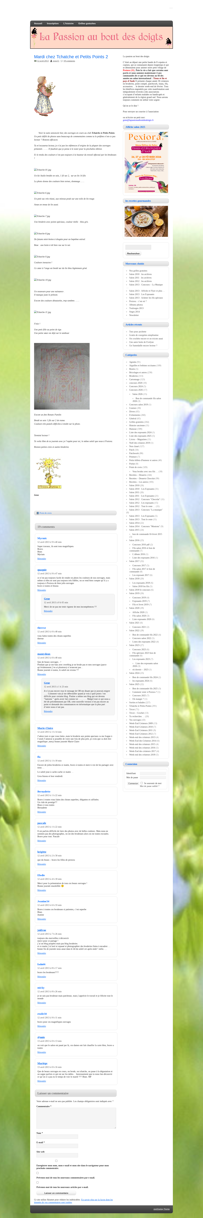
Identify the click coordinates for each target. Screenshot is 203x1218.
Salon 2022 (134, 630)
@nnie (41, 1037)
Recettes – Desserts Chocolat (142, 478)
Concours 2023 (139, 649)
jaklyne (41, 930)
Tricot (132, 709)
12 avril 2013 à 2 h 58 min (49, 855)
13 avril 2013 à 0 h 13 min (49, 1041)
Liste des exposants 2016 (143, 557)
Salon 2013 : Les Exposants (141, 294)
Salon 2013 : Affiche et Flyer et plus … (147, 291)
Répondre (41, 558)
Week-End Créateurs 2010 (141, 727)
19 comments (69, 61)
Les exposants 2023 (141, 659)
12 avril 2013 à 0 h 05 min (56, 602)
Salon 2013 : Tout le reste (140, 519)
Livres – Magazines (138, 439)
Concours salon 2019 (138, 404)
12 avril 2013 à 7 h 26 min (49, 934)
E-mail (40, 1142)
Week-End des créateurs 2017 (142, 751)
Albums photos (136, 304)
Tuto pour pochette (137, 331)
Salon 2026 (137, 394)
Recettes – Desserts (137, 475)
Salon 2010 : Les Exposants (141, 489)
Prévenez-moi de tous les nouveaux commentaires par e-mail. (65, 1177)
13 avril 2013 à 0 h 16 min (49, 1067)
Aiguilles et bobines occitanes (142, 365)
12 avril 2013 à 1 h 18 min (49, 760)
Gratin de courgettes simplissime (143, 335)
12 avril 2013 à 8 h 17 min (49, 968)
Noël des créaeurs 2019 (139, 443)
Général (132, 418)
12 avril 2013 (43, 61)
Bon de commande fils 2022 (145, 634)
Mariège (42, 1063)
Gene (47, 598)
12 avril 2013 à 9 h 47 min (49, 573)
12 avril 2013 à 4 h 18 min (49, 879)
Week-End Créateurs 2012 (141, 733)
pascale (41, 823)
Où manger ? (138, 699)
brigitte (41, 851)
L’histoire (68, 23)
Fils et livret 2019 (140, 604)
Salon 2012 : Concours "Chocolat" (144, 499)
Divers (132, 411)
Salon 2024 (134, 673)
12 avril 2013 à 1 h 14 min (49, 732)
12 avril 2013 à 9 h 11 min (49, 1017)
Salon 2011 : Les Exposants (141, 496)
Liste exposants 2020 (141, 619)
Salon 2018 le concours (139, 590)
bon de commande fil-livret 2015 (147, 534)
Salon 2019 (134, 593)
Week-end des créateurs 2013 (142, 737)
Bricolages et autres (138, 372)
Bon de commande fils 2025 (145, 688)
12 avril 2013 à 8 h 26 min (49, 991)
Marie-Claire (45, 728)
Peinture (133, 456)
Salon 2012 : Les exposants (141, 503)
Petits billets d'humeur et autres (143, 460)
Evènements (134, 415)
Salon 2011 (134, 492)
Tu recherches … (136, 716)
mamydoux (43, 653)
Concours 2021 (139, 627)
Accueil (38, 23)
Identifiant (131, 773)
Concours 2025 (139, 695)
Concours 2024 (136, 386)
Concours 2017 (139, 565)
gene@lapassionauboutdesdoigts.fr (138, 120)
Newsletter (134, 315)
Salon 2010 (134, 485)
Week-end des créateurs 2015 (142, 744)
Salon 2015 (134, 530)
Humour (133, 429)
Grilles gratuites (87, 23)
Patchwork (134, 453)
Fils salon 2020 (139, 615)
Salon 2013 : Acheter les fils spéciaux (146, 297)
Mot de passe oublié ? (149, 786)
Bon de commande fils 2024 (145, 677)
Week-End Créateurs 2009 (141, 723)
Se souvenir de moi (152, 783)
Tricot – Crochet (136, 713)
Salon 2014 (134, 523)
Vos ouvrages (135, 720)
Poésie (132, 463)
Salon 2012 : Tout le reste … (142, 506)
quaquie (42, 569)
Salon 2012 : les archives (140, 281)
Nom (39, 1133)
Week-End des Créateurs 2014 (142, 740)
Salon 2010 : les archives (140, 274)
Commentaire (43, 1106)
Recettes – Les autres (138, 482)
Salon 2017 (134, 561)
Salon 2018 (134, 578)
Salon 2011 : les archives (140, 277)
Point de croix (46, 513)
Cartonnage (134, 379)
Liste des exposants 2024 (140, 432)
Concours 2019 (139, 597)
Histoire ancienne (137, 425)
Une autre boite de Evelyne (141, 342)
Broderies (133, 376)
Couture (132, 408)
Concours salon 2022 (141, 638)
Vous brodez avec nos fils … (145, 471)
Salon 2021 (134, 622)
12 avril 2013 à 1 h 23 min (56, 686)
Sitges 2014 (134, 311)
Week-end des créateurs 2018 (142, 754)
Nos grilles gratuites (138, 270)
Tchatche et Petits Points (140, 706)
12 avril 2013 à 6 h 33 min (49, 905)
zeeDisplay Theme (162, 1209)
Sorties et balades (137, 702)
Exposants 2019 (139, 601)
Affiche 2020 (138, 612)
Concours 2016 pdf (141, 544)
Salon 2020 (134, 608)
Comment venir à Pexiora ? (144, 692)
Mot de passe (132, 777)
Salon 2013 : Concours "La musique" (146, 509)
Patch (131, 450)
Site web (40, 1151)
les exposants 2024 (140, 680)
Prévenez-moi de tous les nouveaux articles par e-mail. (62, 1187)
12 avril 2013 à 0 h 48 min (49, 631)
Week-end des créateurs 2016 (142, 747)
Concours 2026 (136, 390)
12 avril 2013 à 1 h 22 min (49, 795)
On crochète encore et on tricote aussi (146, 338)
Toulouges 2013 (136, 308)
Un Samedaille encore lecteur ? (143, 345)
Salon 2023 (134, 645)
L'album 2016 (138, 554)
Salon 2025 (134, 684)
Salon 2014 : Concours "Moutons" (144, 526)
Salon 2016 (134, 540)
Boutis (132, 369)
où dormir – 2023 (140, 669)
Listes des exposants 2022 (143, 641)
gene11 (56, 61)
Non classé (134, 446)
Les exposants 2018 (141, 583)
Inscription (53, 23)
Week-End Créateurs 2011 (141, 730)
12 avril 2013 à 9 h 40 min (49, 542)
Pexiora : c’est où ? (138, 301)
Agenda (132, 362)
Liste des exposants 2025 (140, 436)
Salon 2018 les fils (140, 586)
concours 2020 (135, 383)
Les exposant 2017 (140, 575)
